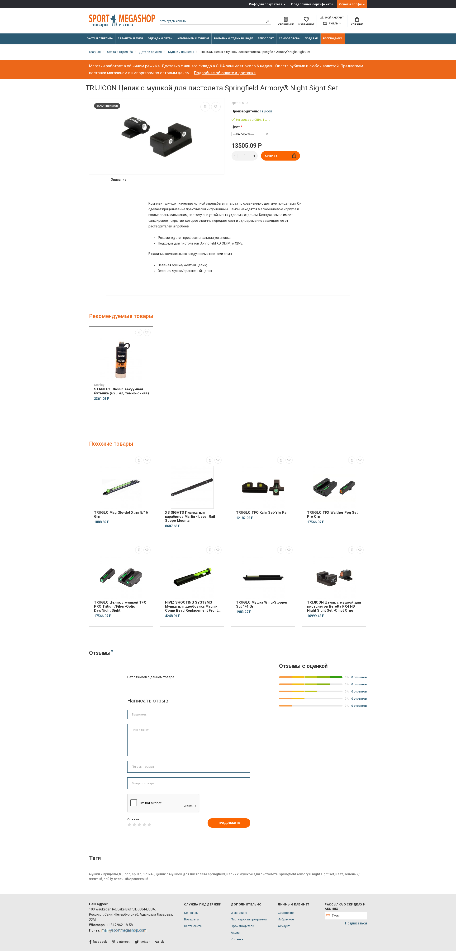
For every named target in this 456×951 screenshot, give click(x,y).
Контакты (191, 912)
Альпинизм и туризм (193, 38)
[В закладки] (216, 106)
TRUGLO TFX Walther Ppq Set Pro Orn (332, 515)
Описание (118, 179)
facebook (100, 941)
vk (162, 941)
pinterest (123, 941)
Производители (242, 926)
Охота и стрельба (100, 38)
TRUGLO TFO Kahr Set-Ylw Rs (261, 513)
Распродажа (332, 38)
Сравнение (286, 912)
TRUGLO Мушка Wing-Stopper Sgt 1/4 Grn (262, 604)
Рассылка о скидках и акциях (345, 906)
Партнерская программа (249, 919)
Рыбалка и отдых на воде (233, 38)
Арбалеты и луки (130, 38)
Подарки (311, 38)
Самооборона (289, 38)
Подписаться (356, 923)
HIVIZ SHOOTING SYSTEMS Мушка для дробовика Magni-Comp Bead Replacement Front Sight (191, 606)
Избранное (286, 919)
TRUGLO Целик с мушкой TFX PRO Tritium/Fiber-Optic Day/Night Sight (120, 606)
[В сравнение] (205, 106)
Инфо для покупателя (265, 4)
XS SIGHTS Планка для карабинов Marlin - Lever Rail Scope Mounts (190, 517)
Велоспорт (266, 38)
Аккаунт (284, 926)
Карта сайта (193, 926)
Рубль (333, 23)
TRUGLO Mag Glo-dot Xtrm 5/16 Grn (121, 515)
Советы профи (350, 4)
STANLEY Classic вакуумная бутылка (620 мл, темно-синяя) (121, 391)
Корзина (357, 24)
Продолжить (229, 823)
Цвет (236, 127)
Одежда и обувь (160, 38)
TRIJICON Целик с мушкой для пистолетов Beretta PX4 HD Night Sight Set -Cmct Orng (334, 606)
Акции (235, 932)
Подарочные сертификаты (312, 4)
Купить (271, 155)
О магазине (239, 912)
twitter (145, 941)
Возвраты (191, 919)
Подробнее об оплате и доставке (225, 72)
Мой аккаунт (334, 17)
